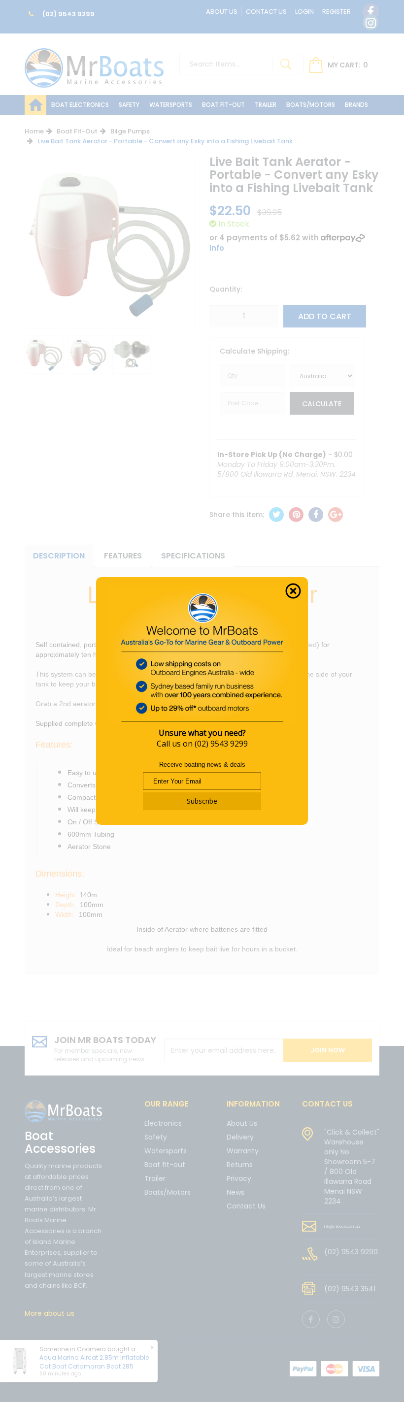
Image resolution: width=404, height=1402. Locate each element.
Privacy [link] (239, 1178)
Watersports (170, 104)
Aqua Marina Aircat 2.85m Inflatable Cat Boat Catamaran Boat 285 (94, 1361)
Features (123, 555)
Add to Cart (324, 316)
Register (336, 11)
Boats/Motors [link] (167, 1192)
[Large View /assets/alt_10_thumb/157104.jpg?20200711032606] (44, 354)
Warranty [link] (243, 1151)
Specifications (193, 555)
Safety (129, 104)
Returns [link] (240, 1165)
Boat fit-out (223, 104)
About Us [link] (242, 1124)
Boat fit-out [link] (164, 1165)
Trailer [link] (155, 1178)
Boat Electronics (80, 104)
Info (216, 248)
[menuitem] (276, 514)
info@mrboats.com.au (342, 1226)
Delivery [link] (240, 1137)
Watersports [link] (165, 1151)
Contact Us (266, 11)
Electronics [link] (163, 1124)
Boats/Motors (310, 104)
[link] (370, 11)
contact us (327, 1104)
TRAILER (265, 104)
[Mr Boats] (94, 63)
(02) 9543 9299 (68, 14)
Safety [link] (155, 1137)
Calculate (321, 404)
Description (59, 555)
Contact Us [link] (246, 1206)
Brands (356, 104)
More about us (49, 1313)
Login (304, 11)
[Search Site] (285, 64)
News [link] (235, 1192)
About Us (221, 11)
